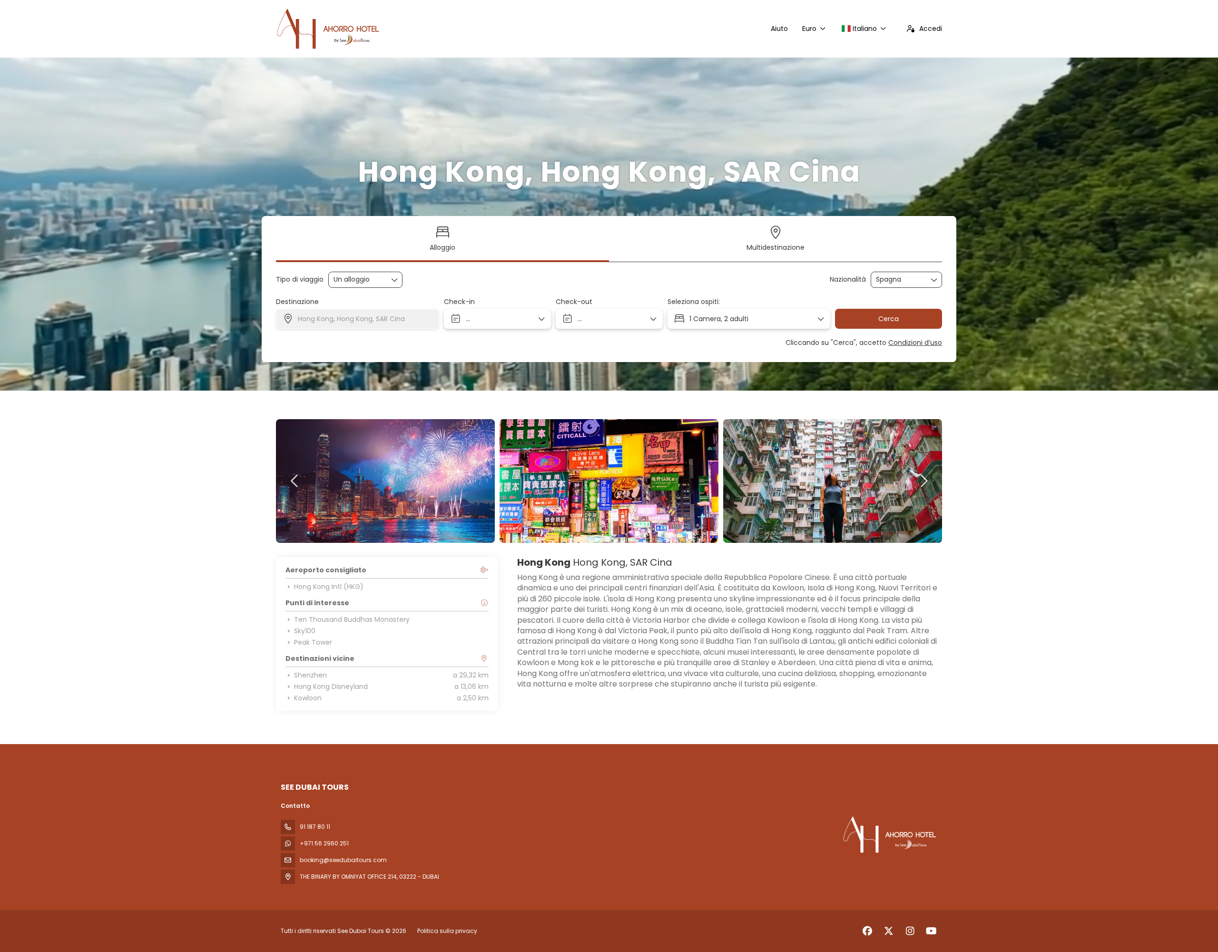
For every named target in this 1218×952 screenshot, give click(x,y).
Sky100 (304, 631)
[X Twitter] (888, 931)
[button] (294, 481)
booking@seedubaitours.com (343, 860)
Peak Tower (313, 642)
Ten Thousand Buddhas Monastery (352, 619)
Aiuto (779, 28)
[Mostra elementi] (934, 279)
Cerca (888, 319)
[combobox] (899, 279)
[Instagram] (910, 931)
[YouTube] (931, 931)
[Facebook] (867, 931)
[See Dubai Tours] (888, 834)
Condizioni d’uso (915, 342)
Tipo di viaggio (300, 279)
